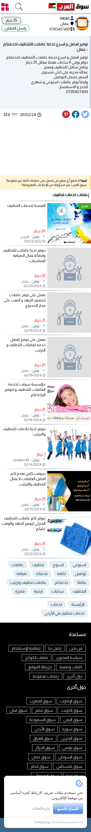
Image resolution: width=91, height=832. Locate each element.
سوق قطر (40, 766)
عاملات (17, 565)
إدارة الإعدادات (41, 808)
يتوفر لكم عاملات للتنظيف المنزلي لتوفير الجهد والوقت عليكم (24, 523)
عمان (36, 237)
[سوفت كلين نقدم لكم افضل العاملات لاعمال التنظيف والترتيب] (69, 510)
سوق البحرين (71, 738)
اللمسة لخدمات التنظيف (26, 205)
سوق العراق (43, 738)
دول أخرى (74, 676)
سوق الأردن (45, 729)
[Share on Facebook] (76, 117)
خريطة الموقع (40, 667)
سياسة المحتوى (69, 657)
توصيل (80, 573)
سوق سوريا (72, 729)
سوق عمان (41, 757)
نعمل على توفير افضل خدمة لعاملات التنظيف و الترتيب (26, 344)
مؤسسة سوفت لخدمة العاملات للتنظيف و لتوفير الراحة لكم (25, 389)
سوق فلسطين (69, 766)
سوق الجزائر (45, 747)
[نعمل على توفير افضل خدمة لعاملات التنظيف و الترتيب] (69, 357)
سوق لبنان (18, 710)
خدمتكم (61, 582)
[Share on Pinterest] (66, 117)
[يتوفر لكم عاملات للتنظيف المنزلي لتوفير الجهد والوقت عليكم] (69, 554)
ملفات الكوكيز (36, 657)
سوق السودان (70, 757)
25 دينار (11, 20)
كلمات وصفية (70, 667)
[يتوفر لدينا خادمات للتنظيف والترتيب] (69, 465)
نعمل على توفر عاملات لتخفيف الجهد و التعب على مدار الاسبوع (25, 300)
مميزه (20, 591)
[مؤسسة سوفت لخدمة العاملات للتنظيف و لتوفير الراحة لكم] (69, 421)
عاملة (81, 582)
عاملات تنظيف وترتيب (28, 582)
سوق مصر (44, 710)
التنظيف (79, 591)
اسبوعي (79, 565)
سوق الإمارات (71, 701)
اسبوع (58, 565)
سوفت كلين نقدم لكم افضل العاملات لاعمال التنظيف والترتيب (28, 478)
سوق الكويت (71, 710)
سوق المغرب (41, 701)
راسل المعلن (15, 28)
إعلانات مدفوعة (46, 676)
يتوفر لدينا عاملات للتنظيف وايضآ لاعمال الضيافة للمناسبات (24, 255)
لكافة (61, 573)
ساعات (58, 591)
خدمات (56, 604)
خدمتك (42, 573)
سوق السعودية (42, 719)
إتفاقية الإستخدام (26, 648)
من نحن (76, 648)
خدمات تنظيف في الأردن (64, 613)
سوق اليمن (72, 719)
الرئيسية (77, 604)
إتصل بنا (55, 648)
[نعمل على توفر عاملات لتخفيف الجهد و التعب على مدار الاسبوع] (69, 312)
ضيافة (21, 573)
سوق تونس (72, 747)
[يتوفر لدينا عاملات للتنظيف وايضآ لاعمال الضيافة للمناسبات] (69, 268)
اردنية (38, 591)
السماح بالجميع (68, 809)
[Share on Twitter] (85, 117)
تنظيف (38, 565)
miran (65, 18)
